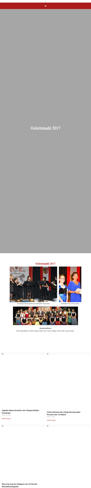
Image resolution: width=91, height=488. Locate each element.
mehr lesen (6, 418)
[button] (45, 5)
